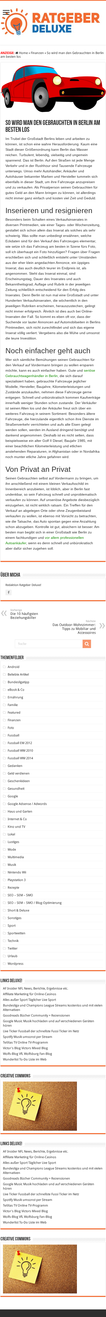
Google (13, 796)
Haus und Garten (20, 811)
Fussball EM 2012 (20, 743)
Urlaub (13, 956)
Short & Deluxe (18, 910)
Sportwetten (16, 933)
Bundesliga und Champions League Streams (35, 1005)
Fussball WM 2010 (20, 750)
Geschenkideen (19, 781)
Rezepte (13, 887)
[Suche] (87, 644)
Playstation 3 (17, 880)
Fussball (13, 735)
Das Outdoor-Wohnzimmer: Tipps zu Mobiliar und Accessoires (74, 627)
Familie (13, 705)
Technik (13, 941)
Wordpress (15, 963)
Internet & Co (17, 819)
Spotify (8, 1037)
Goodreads (11, 1015)
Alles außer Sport (15, 1000)
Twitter (13, 948)
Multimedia (16, 857)
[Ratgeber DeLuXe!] (53, 22)
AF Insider (10, 988)
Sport (12, 925)
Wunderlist (10, 1059)
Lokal (11, 834)
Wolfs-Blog (10, 1054)
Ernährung (15, 697)
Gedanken (15, 766)
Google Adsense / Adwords (27, 804)
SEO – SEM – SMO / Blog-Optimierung (35, 903)
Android (13, 667)
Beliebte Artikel (18, 674)
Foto (11, 728)
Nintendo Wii (17, 872)
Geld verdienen (19, 773)
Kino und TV (16, 826)
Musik (12, 865)
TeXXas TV (10, 1042)
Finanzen (37, 53)
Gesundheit (16, 788)
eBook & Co (16, 690)
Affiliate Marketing (16, 994)
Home (23, 53)
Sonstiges (14, 918)
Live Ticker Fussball (16, 1031)
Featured (14, 712)
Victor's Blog (12, 1048)
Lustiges (13, 842)
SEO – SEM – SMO (20, 895)
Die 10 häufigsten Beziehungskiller (24, 614)
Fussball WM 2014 (20, 758)
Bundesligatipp (18, 682)
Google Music (12, 1021)
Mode (12, 849)
